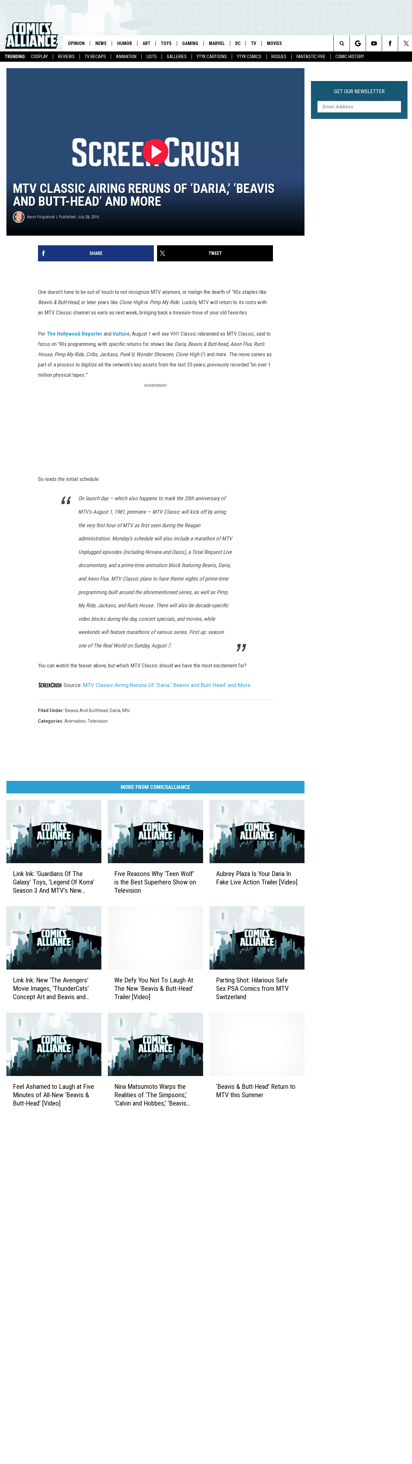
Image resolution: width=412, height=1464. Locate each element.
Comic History (349, 56)
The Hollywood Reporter (74, 333)
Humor (124, 43)
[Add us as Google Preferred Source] (358, 43)
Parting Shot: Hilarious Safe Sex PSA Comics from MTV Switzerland (252, 988)
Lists (151, 56)
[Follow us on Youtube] (374, 43)
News (101, 43)
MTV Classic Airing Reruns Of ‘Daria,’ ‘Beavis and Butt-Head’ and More (166, 685)
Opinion (76, 43)
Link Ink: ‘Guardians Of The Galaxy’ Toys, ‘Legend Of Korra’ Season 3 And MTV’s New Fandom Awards (53, 882)
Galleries (177, 56)
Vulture (121, 333)
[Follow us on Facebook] (390, 43)
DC (237, 43)
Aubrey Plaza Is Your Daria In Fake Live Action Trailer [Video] (256, 878)
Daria (115, 710)
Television (98, 721)
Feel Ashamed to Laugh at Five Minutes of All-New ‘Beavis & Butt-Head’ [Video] (53, 1094)
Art (146, 43)
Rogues (278, 56)
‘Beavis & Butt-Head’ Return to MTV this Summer (255, 1090)
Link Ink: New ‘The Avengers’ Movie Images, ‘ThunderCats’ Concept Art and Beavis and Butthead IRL (51, 988)
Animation (126, 56)
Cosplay (39, 56)
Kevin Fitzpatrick (41, 216)
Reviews (66, 56)
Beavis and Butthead (86, 710)
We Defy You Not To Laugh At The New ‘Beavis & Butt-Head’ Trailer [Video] (153, 988)
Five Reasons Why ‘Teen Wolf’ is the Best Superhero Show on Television (155, 882)
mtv (126, 710)
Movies (274, 43)
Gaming (190, 43)
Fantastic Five (310, 56)
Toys (166, 43)
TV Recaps (95, 56)
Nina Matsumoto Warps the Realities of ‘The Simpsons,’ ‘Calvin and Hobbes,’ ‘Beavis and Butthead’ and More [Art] (151, 1094)
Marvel (217, 43)
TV (253, 43)
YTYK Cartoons (212, 56)
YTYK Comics (249, 56)
